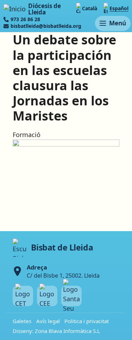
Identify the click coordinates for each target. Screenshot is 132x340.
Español (118, 8)
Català (89, 8)
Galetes (22, 320)
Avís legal (48, 320)
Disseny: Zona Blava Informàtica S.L (56, 330)
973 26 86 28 (25, 19)
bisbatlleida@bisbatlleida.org (46, 26)
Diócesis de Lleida (44, 9)
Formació (26, 134)
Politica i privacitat (86, 320)
